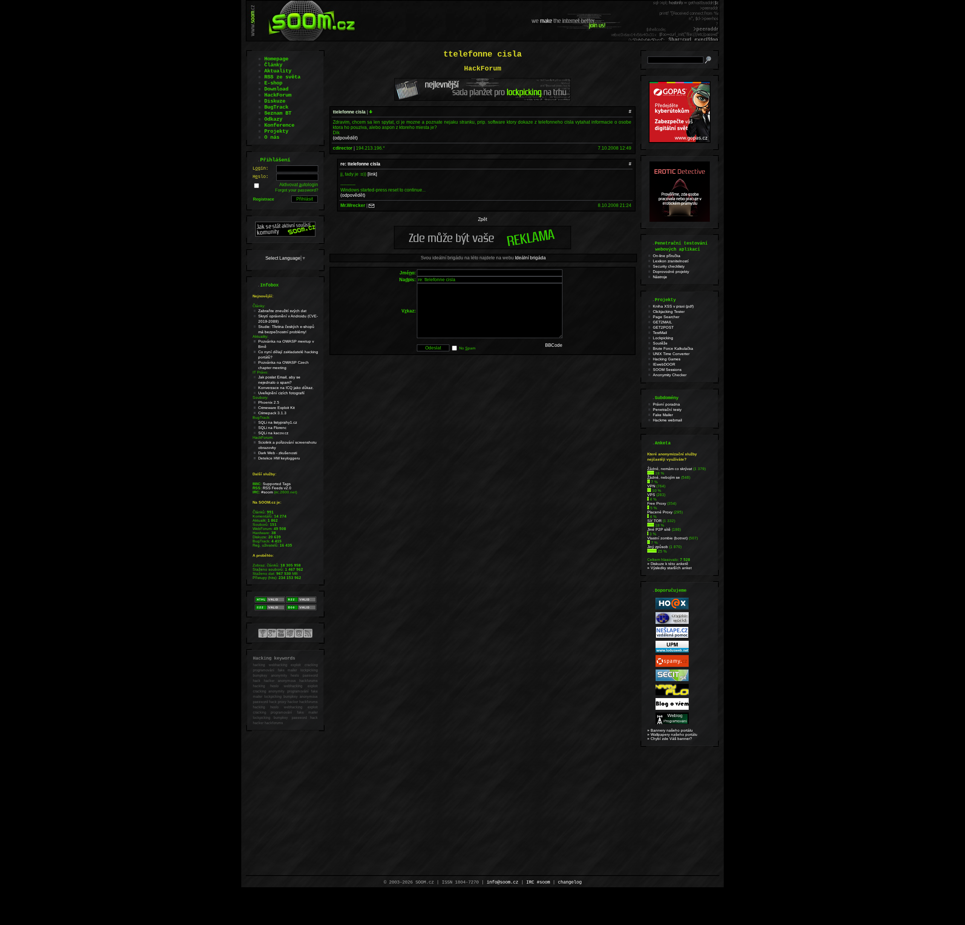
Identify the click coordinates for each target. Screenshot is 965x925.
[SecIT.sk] (672, 680)
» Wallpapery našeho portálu (672, 734)
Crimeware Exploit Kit (276, 408)
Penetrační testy (667, 409)
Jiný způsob (657, 547)
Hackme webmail (667, 420)
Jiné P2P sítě (659, 529)
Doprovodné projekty (671, 272)
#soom (267, 492)
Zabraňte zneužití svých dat (282, 311)
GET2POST (663, 327)
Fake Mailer (663, 415)
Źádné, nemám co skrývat (669, 469)
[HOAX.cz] (672, 608)
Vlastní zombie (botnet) (667, 538)
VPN (651, 486)
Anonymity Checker (669, 375)
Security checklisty (669, 266)
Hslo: (260, 176)
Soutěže (660, 343)
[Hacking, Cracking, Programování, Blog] (672, 723)
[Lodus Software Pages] (672, 651)
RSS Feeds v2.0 (277, 488)
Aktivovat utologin (298, 184)
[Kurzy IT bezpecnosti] (680, 141)
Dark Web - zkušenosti (277, 453)
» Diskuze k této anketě (667, 564)
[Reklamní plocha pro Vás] (482, 247)
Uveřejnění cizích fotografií (281, 393)
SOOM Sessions (667, 370)
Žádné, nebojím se (663, 477)
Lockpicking (663, 338)
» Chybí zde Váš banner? (669, 739)
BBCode (553, 345)
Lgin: (260, 168)
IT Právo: (260, 372)
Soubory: (260, 397)
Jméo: (408, 273)
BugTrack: (261, 417)
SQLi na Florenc (272, 428)
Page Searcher (666, 317)
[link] (372, 174)
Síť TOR (654, 521)
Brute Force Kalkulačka (673, 348)
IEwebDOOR (664, 364)
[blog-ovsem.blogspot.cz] (672, 708)
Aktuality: (260, 336)
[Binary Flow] (672, 694)
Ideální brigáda (530, 257)
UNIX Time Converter (671, 354)
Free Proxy (656, 503)
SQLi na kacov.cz (273, 433)
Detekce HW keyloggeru (279, 458)
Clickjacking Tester (669, 311)
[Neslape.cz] (672, 637)
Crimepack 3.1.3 (272, 413)
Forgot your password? (296, 190)
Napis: (407, 279)
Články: (259, 306)
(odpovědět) (345, 138)
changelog (570, 882)
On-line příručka (666, 256)
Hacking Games (666, 359)
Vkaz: (408, 311)
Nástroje (660, 277)
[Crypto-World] (672, 622)
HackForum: (263, 437)
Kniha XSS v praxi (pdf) (673, 306)
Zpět (482, 219)
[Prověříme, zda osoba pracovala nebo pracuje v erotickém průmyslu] (679, 220)
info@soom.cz (502, 882)
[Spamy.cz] (672, 665)
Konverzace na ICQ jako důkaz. (286, 388)
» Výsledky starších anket (669, 568)
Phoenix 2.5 (268, 402)
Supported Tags (277, 484)
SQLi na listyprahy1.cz (277, 422)
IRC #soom (538, 882)
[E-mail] (371, 205)
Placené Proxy (659, 512)
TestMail (660, 333)
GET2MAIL (662, 322)
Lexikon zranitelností (671, 261)
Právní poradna (666, 404)
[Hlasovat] (650, 473)
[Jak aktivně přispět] (285, 235)
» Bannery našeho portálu (670, 730)
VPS (651, 495)
